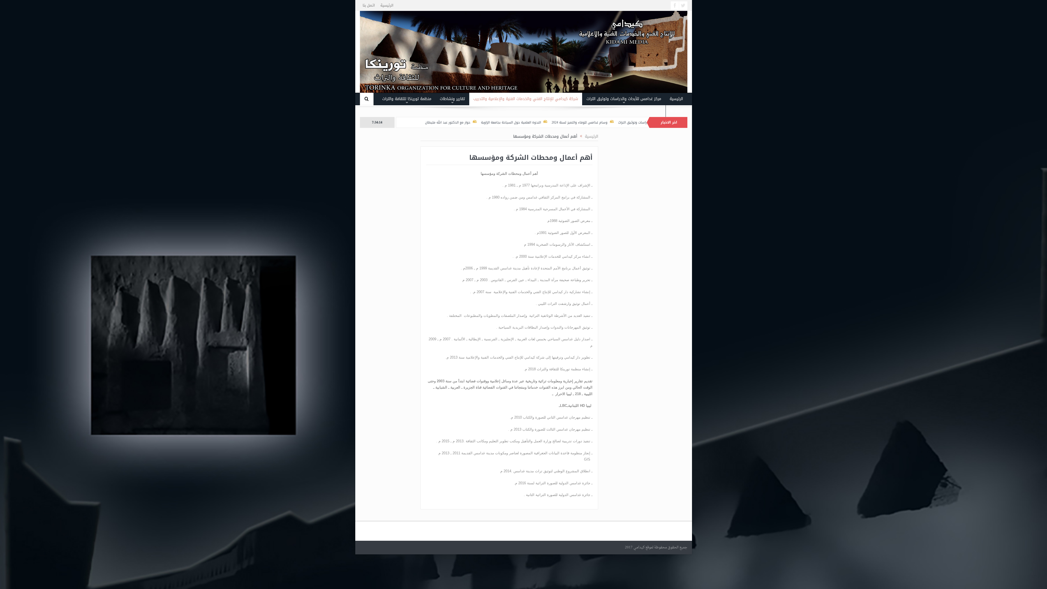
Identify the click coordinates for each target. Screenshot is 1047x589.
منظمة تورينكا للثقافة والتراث (406, 99)
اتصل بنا (369, 5)
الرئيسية (386, 5)
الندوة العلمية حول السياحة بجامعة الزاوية (554, 122)
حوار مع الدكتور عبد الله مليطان (490, 122)
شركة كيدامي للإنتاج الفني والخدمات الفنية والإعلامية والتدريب (525, 99)
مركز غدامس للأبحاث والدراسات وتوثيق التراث (623, 99)
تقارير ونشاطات (452, 99)
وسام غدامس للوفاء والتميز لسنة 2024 (623, 122)
